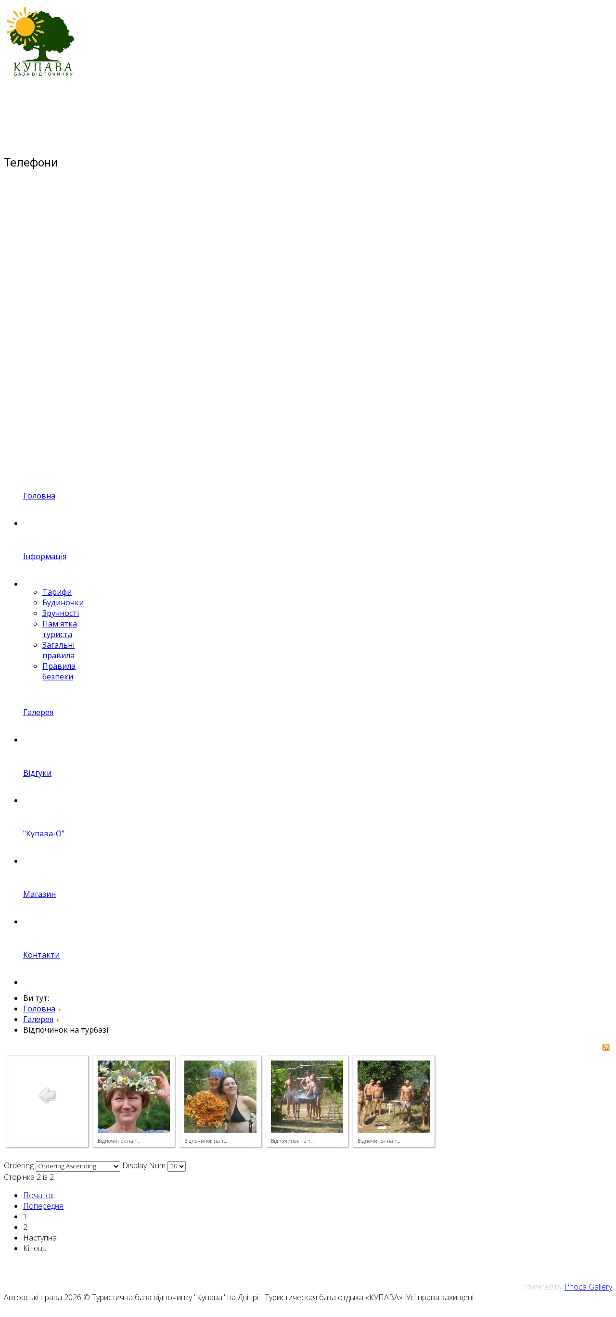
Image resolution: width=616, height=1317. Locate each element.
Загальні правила (58, 650)
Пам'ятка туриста (59, 628)
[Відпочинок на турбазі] (134, 1130)
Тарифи (57, 592)
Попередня (43, 1206)
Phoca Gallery (588, 1286)
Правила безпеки (59, 671)
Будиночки (63, 602)
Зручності (60, 613)
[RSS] (606, 1048)
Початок (38, 1195)
